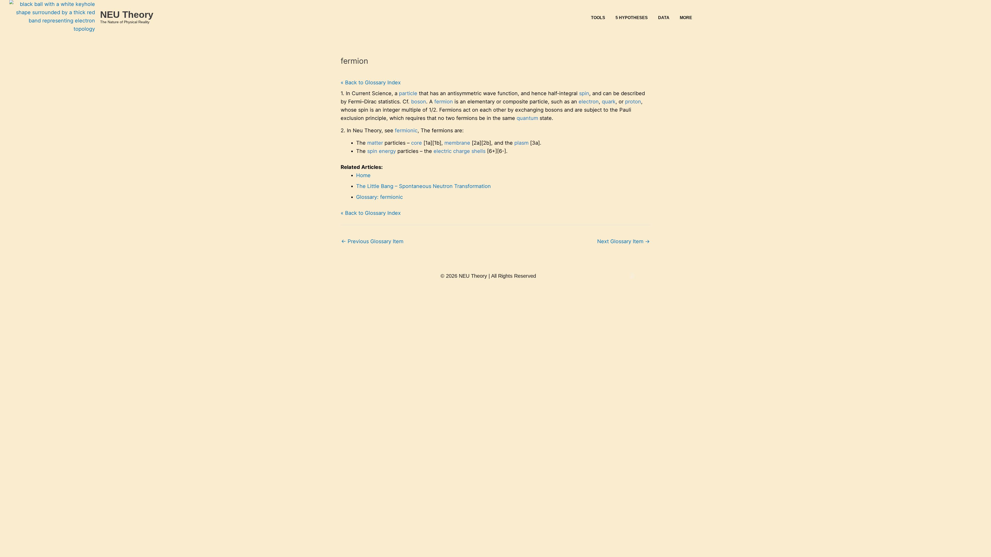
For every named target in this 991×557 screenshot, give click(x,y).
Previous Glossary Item (372, 241)
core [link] (416, 143)
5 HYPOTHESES (632, 17)
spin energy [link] (381, 151)
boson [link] (418, 102)
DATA (663, 17)
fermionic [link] (406, 130)
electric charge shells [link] (459, 151)
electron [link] (589, 102)
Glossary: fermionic (379, 197)
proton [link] (633, 102)
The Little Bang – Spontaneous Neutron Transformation (423, 186)
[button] (599, 18)
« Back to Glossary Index (371, 82)
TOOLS (598, 17)
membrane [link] (457, 143)
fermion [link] (443, 102)
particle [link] (408, 93)
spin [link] (584, 93)
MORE (686, 17)
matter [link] (375, 143)
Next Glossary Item (623, 241)
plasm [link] (521, 143)
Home (363, 175)
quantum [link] (527, 118)
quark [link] (609, 102)
